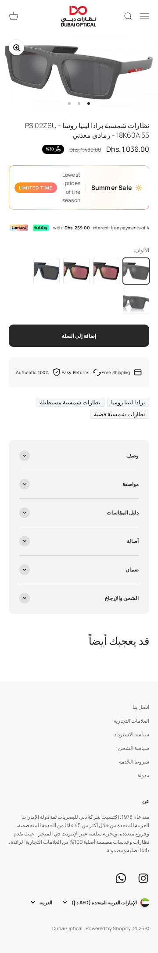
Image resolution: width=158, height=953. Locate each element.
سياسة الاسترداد (131, 734)
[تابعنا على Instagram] (143, 878)
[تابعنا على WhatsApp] (121, 878)
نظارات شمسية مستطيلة (70, 402)
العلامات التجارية (131, 721)
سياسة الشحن (133, 748)
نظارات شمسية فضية (119, 414)
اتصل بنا (141, 706)
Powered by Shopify (108, 928)
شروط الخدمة (134, 761)
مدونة (143, 775)
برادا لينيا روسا (128, 402)
